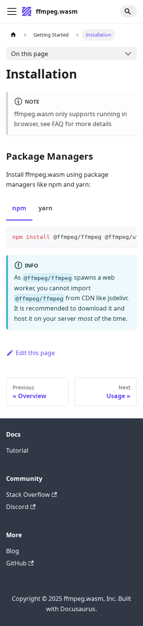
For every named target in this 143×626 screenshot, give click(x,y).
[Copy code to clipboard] (127, 236)
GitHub (16, 563)
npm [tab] (19, 208)
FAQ (58, 124)
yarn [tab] (46, 208)
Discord (17, 507)
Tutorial (17, 450)
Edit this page (35, 353)
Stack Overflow (28, 494)
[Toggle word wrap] (113, 236)
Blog (12, 551)
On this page (29, 54)
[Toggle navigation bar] (12, 11)
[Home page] (13, 35)
